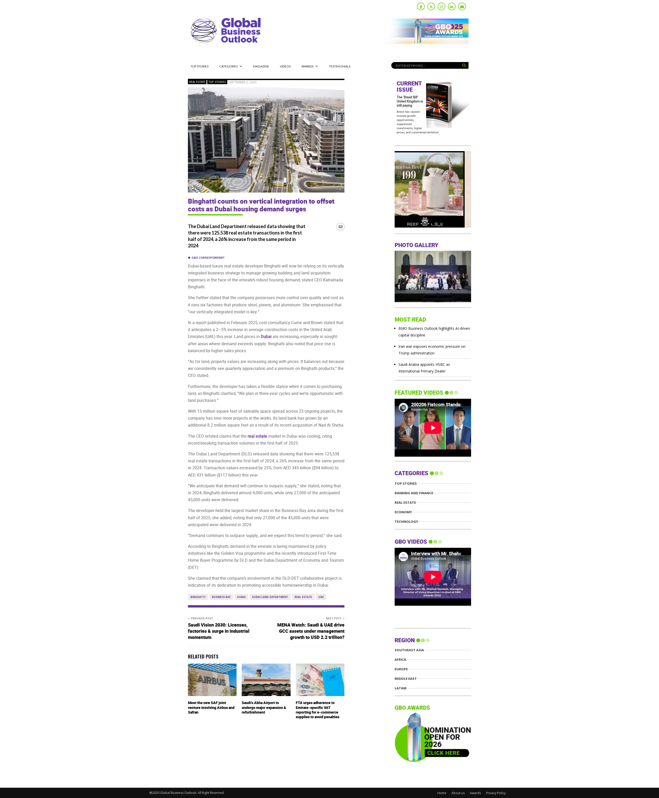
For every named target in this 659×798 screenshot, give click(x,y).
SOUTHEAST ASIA (409, 650)
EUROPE (401, 669)
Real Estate (197, 82)
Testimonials (339, 66)
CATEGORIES (228, 66)
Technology (406, 521)
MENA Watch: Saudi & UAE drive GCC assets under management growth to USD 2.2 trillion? (310, 631)
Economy (403, 512)
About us (458, 793)
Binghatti (197, 597)
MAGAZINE (261, 66)
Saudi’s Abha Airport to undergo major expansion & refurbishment (264, 707)
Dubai (241, 597)
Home (441, 793)
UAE (321, 597)
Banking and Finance (414, 493)
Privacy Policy (496, 793)
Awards (307, 66)
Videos (285, 66)
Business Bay (221, 597)
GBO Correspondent (208, 257)
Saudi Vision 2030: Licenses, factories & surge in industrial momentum (218, 631)
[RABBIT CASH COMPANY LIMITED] (433, 226)
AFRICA (400, 659)
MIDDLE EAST (406, 678)
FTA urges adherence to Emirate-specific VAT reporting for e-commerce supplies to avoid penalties (317, 710)
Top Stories (199, 66)
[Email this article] (340, 226)
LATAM (400, 688)
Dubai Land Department (270, 597)
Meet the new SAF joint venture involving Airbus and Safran (211, 707)
